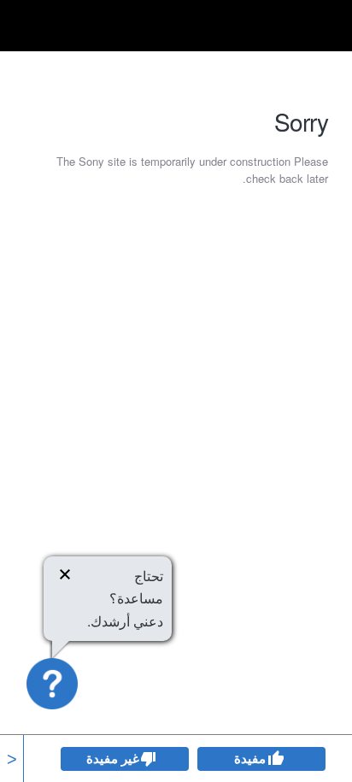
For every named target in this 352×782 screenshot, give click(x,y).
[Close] (65, 577)
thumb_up (275, 759)
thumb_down (148, 759)
